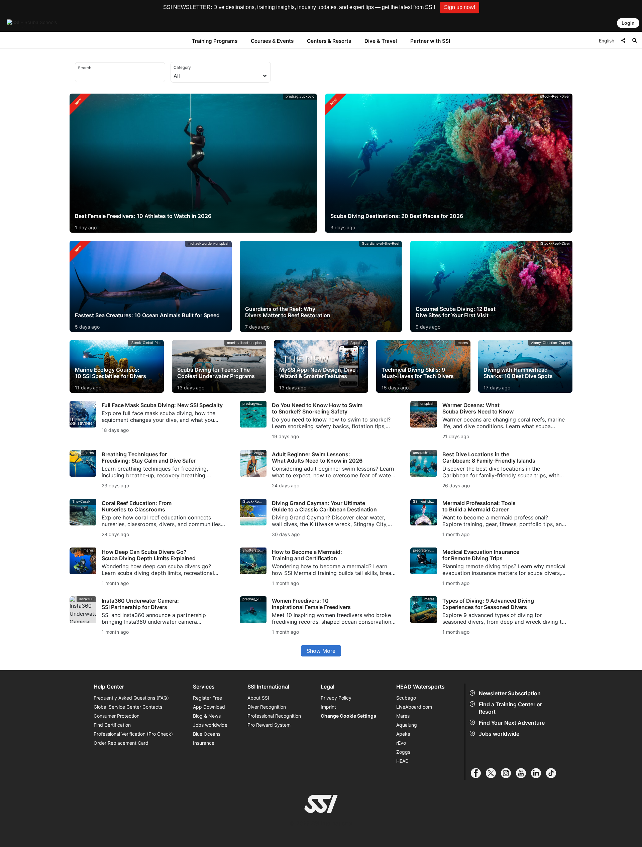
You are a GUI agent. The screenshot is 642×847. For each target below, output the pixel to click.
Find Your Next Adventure (512, 722)
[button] (459, 7)
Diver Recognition (266, 707)
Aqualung (406, 725)
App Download (209, 707)
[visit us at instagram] (508, 773)
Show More (321, 650)
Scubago (406, 698)
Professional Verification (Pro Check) (133, 734)
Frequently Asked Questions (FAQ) (131, 698)
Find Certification (112, 725)
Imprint (328, 707)
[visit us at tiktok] (553, 773)
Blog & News (207, 716)
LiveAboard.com (414, 707)
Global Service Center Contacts (128, 707)
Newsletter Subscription (510, 693)
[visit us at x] (493, 773)
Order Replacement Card (121, 743)
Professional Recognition (274, 716)
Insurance (203, 743)
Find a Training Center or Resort (510, 708)
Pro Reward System (269, 725)
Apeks (403, 734)
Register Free (207, 698)
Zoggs (403, 752)
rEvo (401, 743)
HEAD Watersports (420, 687)
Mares (403, 716)
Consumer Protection (116, 716)
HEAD (402, 761)
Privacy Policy (336, 698)
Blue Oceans (206, 734)
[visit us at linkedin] (538, 773)
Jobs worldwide (499, 733)
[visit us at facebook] (478, 773)
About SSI (258, 698)
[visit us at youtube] (523, 773)
